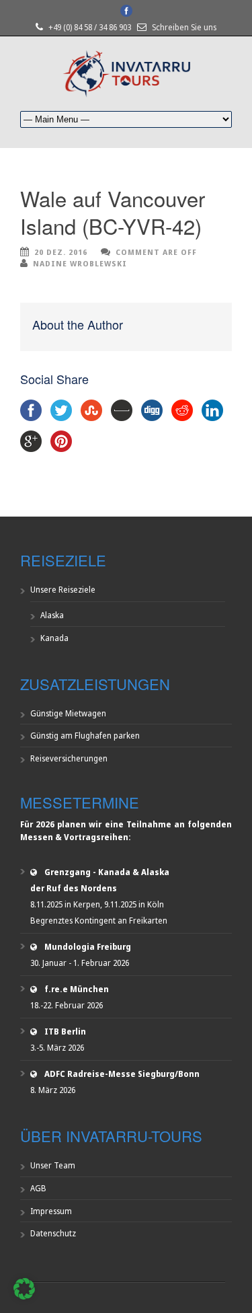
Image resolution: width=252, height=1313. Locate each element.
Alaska (52, 615)
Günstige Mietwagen (68, 713)
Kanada (54, 638)
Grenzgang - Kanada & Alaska (106, 872)
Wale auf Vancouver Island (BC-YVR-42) (112, 211)
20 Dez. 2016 (60, 252)
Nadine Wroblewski (80, 263)
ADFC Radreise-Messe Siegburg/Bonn (122, 1074)
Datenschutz (53, 1233)
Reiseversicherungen (69, 758)
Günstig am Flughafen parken (85, 735)
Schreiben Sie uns (184, 27)
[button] (24, 1289)
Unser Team (52, 1165)
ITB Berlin (65, 1031)
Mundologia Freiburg (87, 946)
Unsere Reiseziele (62, 589)
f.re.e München (76, 989)
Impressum (51, 1211)
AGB (38, 1188)
